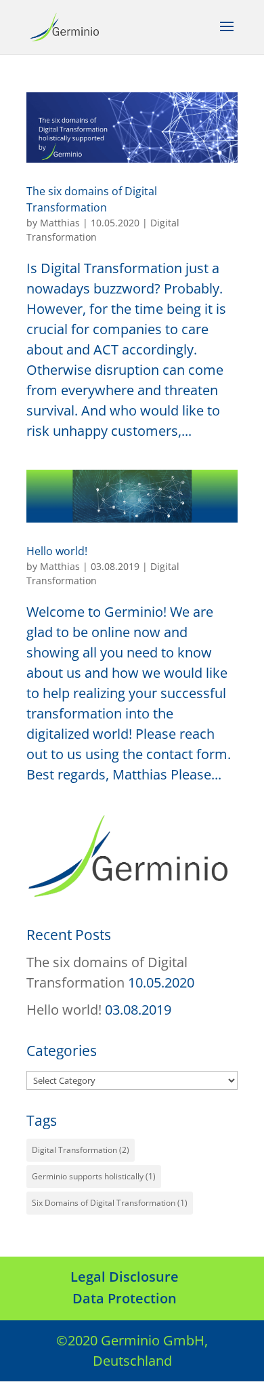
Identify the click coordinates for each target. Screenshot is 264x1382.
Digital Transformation (80, 1150)
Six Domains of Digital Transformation (110, 1202)
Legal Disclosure (124, 1276)
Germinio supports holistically (94, 1176)
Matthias (60, 222)
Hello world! (56, 551)
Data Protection (124, 1298)
